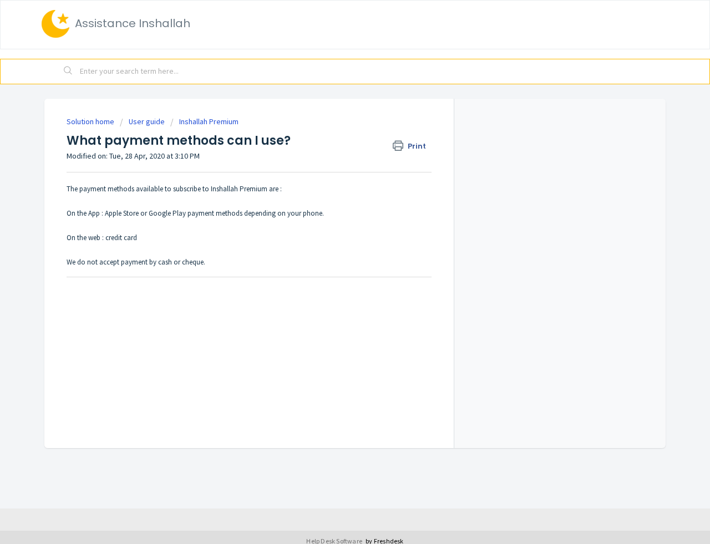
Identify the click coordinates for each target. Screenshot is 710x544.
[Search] (68, 71)
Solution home (91, 121)
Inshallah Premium (209, 121)
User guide (147, 121)
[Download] (334, 125)
